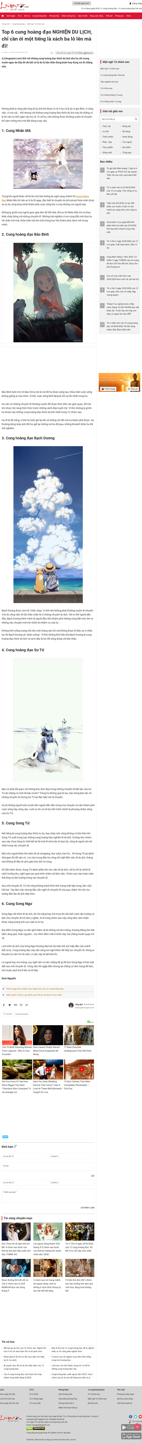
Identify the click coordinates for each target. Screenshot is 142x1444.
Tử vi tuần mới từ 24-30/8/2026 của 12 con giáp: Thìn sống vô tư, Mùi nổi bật (122, 190)
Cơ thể (105, 131)
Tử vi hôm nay (106, 88)
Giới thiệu (30, 1440)
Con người (127, 142)
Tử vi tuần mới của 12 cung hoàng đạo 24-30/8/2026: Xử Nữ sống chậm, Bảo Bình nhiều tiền (122, 326)
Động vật (126, 126)
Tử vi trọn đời (34, 1403)
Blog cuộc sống (96, 16)
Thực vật (106, 126)
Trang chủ (6, 24)
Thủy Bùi (79, 1004)
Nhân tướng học (69, 16)
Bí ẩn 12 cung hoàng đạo (106, 8)
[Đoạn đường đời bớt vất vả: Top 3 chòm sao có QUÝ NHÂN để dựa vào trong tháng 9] (16, 1268)
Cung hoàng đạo (39, 16)
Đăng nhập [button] (137, 3)
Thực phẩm (107, 147)
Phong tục (119, 16)
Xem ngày (11, 16)
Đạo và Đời (82, 16)
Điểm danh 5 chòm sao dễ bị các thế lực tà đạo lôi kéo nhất (33, 995)
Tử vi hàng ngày (88, 8)
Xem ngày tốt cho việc (9, 1403)
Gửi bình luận (87, 1208)
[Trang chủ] (2, 15)
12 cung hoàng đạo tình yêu (130, 8)
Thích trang (109, 389)
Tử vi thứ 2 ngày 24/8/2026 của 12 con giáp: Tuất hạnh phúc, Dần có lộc (122, 244)
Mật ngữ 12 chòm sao (35, 24)
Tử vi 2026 (33, 1394)
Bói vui (27, 16)
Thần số (109, 16)
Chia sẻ (134, 389)
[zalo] (15, 1005)
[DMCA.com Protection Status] (35, 1430)
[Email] (21, 1005)
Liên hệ (73, 1440)
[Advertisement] (42, 86)
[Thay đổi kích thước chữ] (51, 53)
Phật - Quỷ (107, 142)
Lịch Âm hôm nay (7, 1399)
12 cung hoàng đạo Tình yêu (112, 75)
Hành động (127, 137)
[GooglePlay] (131, 1430)
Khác (128, 16)
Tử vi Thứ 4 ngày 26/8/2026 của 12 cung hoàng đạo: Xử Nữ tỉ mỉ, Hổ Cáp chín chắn (79, 1247)
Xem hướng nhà (65, 1394)
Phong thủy (54, 16)
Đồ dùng (126, 131)
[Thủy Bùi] (71, 1005)
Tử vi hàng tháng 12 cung (111, 95)
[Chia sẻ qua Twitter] (9, 1005)
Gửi (92, 1176)
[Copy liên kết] (26, 1005)
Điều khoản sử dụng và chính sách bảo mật (52, 1440)
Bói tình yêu (93, 1403)
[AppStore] (131, 1439)
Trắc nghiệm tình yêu (109, 82)
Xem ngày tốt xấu (7, 1394)
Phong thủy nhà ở (66, 1403)
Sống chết (107, 152)
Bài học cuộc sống (125, 1399)
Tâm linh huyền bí (124, 1403)
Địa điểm (126, 147)
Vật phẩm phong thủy (68, 1399)
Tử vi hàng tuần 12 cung (110, 101)
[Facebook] (130, 1418)
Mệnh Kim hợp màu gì (68, 1408)
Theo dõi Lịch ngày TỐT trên (67, 53)
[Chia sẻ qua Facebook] (4, 1005)
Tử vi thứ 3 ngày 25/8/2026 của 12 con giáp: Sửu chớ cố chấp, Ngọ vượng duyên (122, 291)
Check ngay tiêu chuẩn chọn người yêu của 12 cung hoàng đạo (35, 989)
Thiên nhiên (107, 137)
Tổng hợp (126, 152)
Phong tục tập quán (125, 1394)
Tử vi (20, 16)
